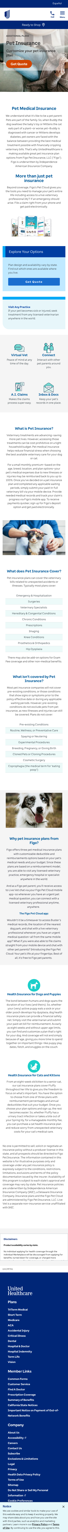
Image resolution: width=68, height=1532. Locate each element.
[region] (34, 1247)
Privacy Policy (40, 1524)
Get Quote (34, 282)
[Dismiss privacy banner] (63, 1506)
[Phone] (50, 11)
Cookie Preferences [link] (20, 1500)
